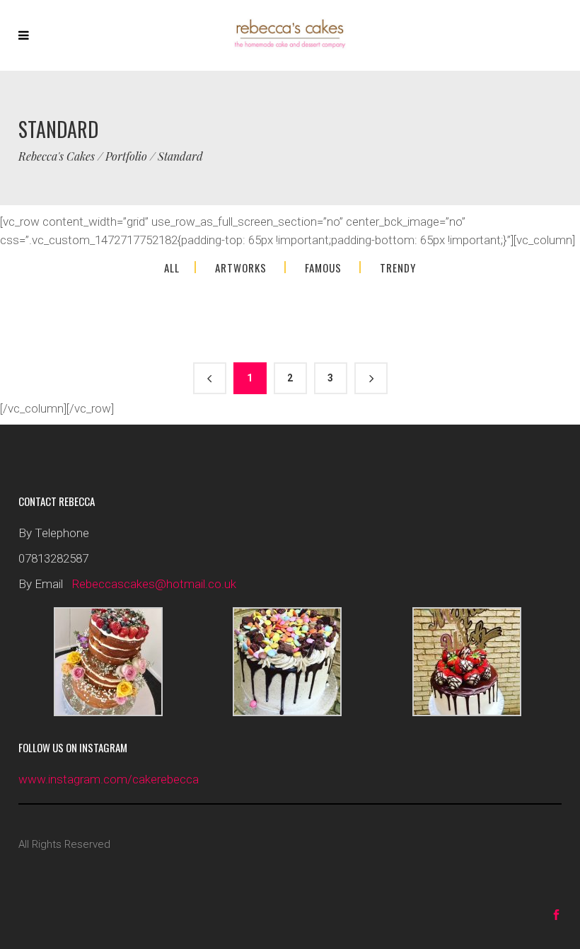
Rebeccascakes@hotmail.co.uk (153, 584)
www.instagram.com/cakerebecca (108, 779)
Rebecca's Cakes (56, 156)
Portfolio (126, 156)
